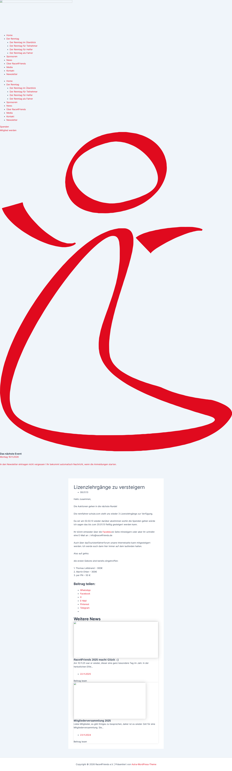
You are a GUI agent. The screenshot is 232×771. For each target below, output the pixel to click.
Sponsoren (11, 56)
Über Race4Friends (16, 63)
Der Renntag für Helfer (21, 49)
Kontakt (10, 70)
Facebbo (107, 531)
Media (9, 67)
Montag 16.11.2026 (9, 457)
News (9, 60)
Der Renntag (12, 38)
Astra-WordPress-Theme (144, 764)
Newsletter (11, 74)
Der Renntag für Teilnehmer (23, 45)
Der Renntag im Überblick (23, 42)
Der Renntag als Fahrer (21, 53)
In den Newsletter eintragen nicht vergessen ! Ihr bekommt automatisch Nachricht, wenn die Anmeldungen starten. (58, 464)
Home (9, 35)
